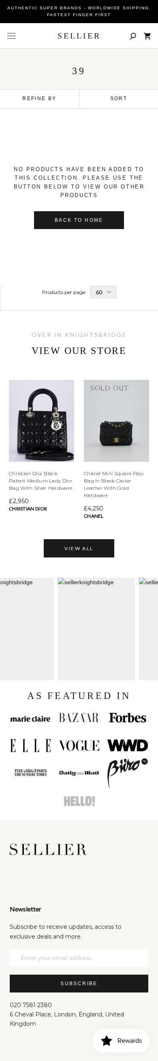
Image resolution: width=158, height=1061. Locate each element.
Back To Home (79, 220)
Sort (119, 98)
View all (78, 548)
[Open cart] (147, 36)
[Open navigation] (11, 36)
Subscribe (79, 983)
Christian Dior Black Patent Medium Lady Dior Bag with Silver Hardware (41, 480)
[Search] (133, 35)
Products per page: (64, 292)
